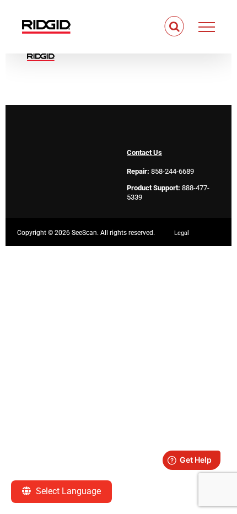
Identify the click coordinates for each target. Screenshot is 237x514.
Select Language (67, 491)
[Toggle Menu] (207, 27)
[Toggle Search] (174, 26)
